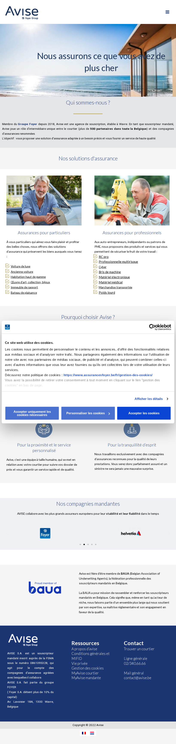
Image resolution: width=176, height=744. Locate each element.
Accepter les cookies (143, 413)
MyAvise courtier (85, 673)
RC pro (104, 257)
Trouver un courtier (139, 649)
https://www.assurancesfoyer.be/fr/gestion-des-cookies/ (108, 375)
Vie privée (79, 663)
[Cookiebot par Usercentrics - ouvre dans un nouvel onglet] (152, 327)
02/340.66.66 (135, 663)
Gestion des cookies (87, 668)
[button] (80, 544)
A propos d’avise (84, 649)
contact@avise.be (137, 677)
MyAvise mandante (86, 677)
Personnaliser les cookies (85, 413)
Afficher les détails (149, 399)
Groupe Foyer (27, 124)
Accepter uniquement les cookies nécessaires (32, 413)
